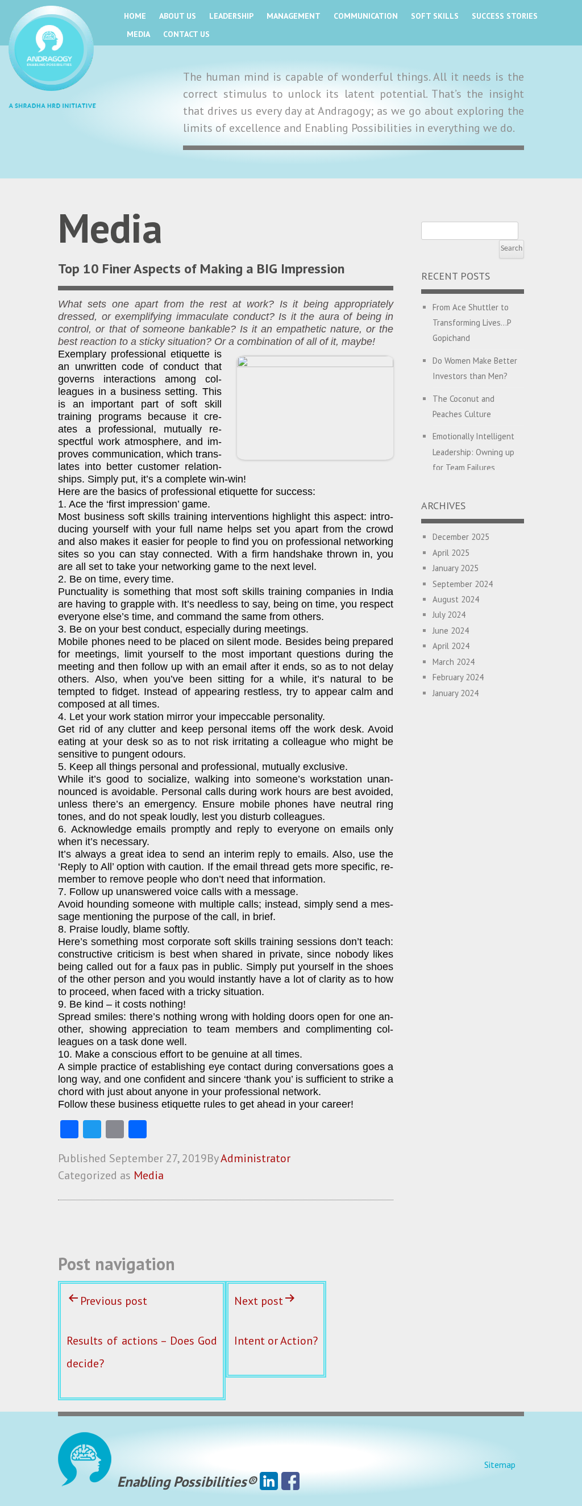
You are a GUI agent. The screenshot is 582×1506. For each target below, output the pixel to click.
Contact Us (186, 34)
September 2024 (463, 584)
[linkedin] (269, 1481)
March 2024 (454, 661)
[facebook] (290, 1481)
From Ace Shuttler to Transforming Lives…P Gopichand (472, 323)
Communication (366, 16)
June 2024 (451, 630)
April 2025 (451, 552)
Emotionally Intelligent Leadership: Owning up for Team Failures (473, 452)
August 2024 (456, 599)
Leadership (231, 16)
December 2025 (461, 536)
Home (135, 16)
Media (138, 34)
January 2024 (456, 693)
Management (294, 16)
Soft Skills (435, 16)
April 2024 (451, 645)
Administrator (255, 1158)
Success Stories (505, 16)
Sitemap (500, 1464)
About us (177, 16)
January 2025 (456, 568)
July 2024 (449, 614)
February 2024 (458, 677)
